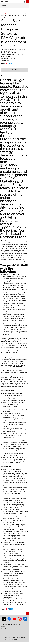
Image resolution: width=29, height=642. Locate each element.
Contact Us (4, 628)
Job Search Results (15, 13)
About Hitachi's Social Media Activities (10, 624)
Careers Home (5, 13)
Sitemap (3, 626)
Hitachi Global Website (14, 633)
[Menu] (27, 1)
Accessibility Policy (7, 637)
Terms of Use (15, 637)
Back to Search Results (6, 9)
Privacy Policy (22, 637)
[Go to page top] (27, 613)
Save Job (14, 70)
